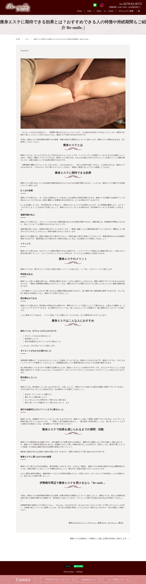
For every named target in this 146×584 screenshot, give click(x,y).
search (139, 11)
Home (79, 11)
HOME (18, 39)
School (110, 11)
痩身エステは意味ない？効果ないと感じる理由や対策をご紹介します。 (99, 538)
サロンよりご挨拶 (126, 11)
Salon (89, 11)
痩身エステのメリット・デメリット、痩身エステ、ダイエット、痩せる (96, 523)
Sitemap (79, 572)
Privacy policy (69, 572)
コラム (27, 39)
